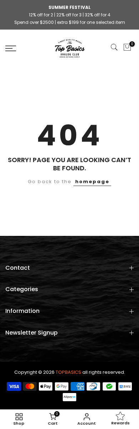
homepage (92, 181)
